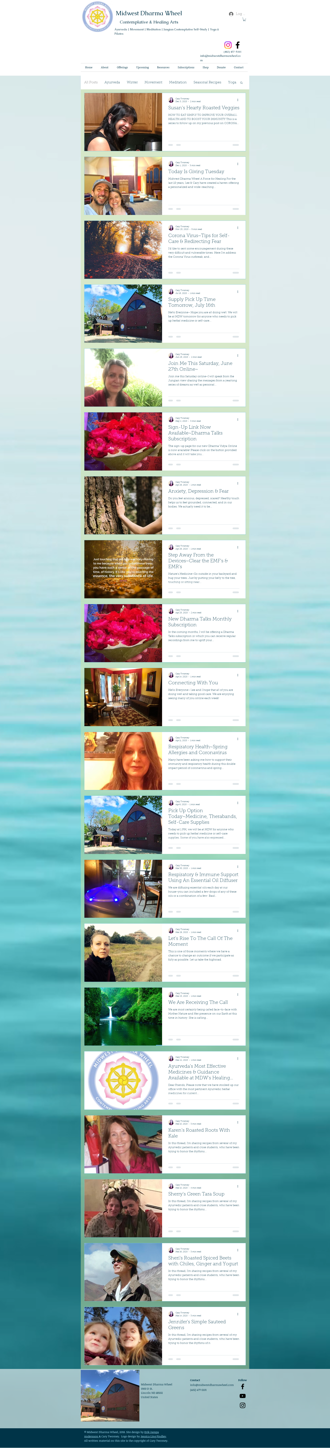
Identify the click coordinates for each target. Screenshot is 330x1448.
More (198, 82)
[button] (244, 19)
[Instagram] (228, 45)
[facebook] (237, 45)
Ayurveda (112, 82)
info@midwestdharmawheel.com (212, 1393)
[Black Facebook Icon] (242, 1394)
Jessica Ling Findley (153, 1444)
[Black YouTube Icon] (242, 1404)
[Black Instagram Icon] (242, 1413)
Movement (153, 82)
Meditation (178, 82)
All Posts (91, 82)
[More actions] (239, 100)
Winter (132, 82)
